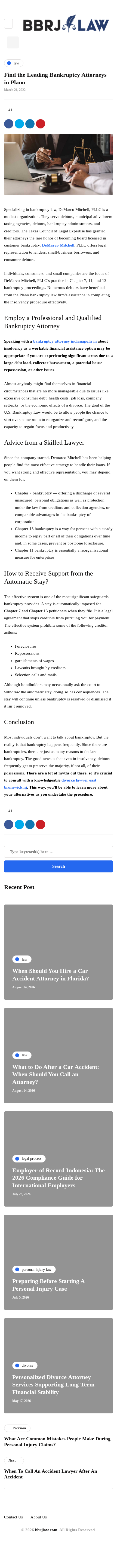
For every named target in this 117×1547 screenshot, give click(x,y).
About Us (38, 1517)
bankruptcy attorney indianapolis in (65, 341)
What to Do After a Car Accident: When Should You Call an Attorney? (55, 1074)
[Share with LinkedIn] (30, 123)
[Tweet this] (19, 123)
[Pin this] (40, 123)
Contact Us (13, 1517)
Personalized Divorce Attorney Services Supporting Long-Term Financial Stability (53, 1384)
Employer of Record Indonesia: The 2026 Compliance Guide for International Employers (58, 1178)
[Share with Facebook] (8, 123)
